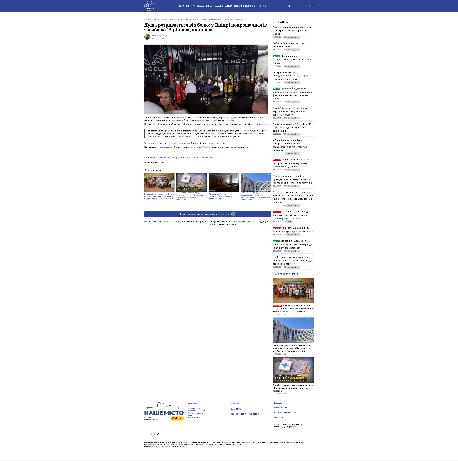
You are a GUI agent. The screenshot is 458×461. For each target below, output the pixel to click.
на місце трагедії (163, 147)
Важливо (158, 157)
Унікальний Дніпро (244, 6)
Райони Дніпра (194, 418)
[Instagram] (306, 6)
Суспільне (229, 120)
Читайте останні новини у (205, 214)
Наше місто (201, 120)
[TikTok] (313, 6)
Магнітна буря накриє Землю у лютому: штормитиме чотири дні (175, 221)
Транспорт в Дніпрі (195, 413)
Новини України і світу (197, 410)
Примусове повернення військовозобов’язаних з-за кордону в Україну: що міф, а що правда (238, 223)
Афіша (228, 6)
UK (289, 6)
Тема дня (218, 6)
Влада (200, 6)
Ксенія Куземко (159, 35)
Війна (209, 6)
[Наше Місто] (149, 6)
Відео (190, 415)
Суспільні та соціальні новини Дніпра (197, 157)
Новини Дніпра (186, 6)
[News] (309, 6)
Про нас (261, 6)
